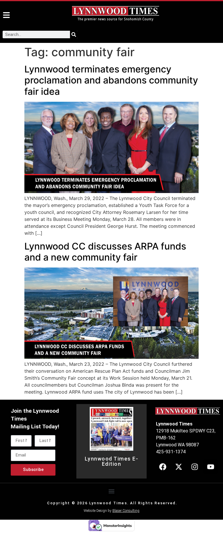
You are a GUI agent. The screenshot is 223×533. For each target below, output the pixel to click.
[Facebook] (162, 466)
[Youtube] (210, 466)
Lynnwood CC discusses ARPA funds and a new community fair (105, 252)
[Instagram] (194, 466)
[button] (111, 491)
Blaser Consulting (125, 511)
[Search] (74, 34)
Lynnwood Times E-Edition (112, 461)
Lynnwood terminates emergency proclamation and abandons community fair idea (111, 80)
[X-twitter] (178, 466)
